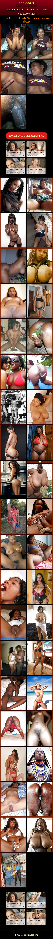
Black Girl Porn (37, 9)
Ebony (26, 3)
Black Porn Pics (16, 9)
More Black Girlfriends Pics (26, 136)
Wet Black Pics (26, 14)
